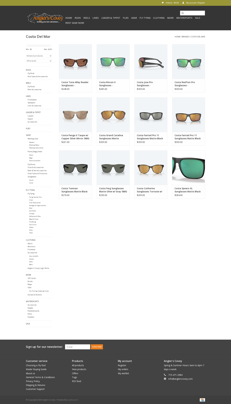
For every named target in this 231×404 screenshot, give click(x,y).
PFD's (30, 314)
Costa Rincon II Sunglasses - (107, 84)
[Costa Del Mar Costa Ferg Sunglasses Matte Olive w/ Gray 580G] (113, 167)
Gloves (31, 259)
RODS (78, 17)
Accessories (32, 122)
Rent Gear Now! (74, 22)
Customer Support (35, 389)
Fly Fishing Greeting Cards (39, 291)
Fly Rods (31, 73)
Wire (31, 230)
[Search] (181, 13)
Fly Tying (145, 17)
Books (30, 281)
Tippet (30, 119)
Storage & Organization (37, 205)
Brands (185, 36)
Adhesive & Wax (35, 216)
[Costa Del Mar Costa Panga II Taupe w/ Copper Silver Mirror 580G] (75, 114)
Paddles (31, 317)
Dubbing (32, 222)
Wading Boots (34, 145)
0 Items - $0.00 (172, 2)
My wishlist (123, 373)
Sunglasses (32, 176)
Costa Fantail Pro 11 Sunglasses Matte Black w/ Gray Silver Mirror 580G (150, 137)
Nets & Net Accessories (37, 170)
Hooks (31, 227)
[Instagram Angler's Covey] (202, 346)
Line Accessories (34, 105)
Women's (31, 246)
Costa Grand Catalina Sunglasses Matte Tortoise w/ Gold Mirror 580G (112, 137)
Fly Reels (31, 86)
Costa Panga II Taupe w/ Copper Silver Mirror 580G (75, 137)
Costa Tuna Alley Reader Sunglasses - (74, 84)
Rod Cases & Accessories (38, 76)
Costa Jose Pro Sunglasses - (145, 84)
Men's (30, 243)
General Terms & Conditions (40, 377)
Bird (30, 208)
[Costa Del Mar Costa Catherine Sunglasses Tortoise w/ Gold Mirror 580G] (150, 167)
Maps (30, 284)
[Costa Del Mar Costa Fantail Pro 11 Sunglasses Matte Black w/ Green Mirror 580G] (188, 114)
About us (30, 373)
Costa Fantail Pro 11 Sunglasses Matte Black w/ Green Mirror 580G (188, 137)
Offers (75, 373)
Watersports (184, 17)
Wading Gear (33, 138)
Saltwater (31, 102)
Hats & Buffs (33, 256)
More (170, 17)
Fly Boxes (31, 164)
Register (122, 365)
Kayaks (30, 308)
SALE (197, 17)
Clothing (159, 17)
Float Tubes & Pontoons (37, 173)
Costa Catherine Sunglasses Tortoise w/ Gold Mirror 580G (149, 190)
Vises (31, 200)
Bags (31, 158)
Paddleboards (33, 311)
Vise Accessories (35, 203)
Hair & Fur (33, 225)
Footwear (32, 249)
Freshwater (32, 99)
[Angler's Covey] (45, 18)
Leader (31, 116)
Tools (31, 233)
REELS (86, 17)
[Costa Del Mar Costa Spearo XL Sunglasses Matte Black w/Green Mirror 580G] (188, 167)
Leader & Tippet (110, 17)
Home (68, 17)
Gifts (29, 287)
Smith (31, 180)
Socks (31, 262)
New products (79, 369)
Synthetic (32, 211)
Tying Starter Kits (35, 197)
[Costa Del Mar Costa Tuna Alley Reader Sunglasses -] (75, 61)
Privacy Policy (33, 381)
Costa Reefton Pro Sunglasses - (185, 84)
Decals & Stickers (35, 294)
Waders (32, 142)
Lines (96, 17)
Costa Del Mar (198, 36)
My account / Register (195, 2)
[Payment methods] (202, 399)
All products (78, 365)
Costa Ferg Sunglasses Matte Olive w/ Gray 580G (113, 190)
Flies (126, 17)
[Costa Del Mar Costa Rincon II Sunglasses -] (113, 61)
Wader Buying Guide (36, 369)
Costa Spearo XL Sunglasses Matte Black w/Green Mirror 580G (188, 190)
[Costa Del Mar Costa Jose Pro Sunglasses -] (150, 61)
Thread (31, 214)
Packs (31, 155)
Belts (31, 264)
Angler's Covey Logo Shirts (38, 268)
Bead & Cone (33, 219)
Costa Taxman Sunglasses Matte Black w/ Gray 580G (74, 190)
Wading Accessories (36, 148)
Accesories (32, 305)
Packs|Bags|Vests (35, 151)
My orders (123, 369)
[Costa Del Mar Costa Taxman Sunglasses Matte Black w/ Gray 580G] (75, 167)
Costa (31, 183)
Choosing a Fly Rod (36, 365)
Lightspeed (73, 400)
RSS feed (76, 381)
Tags (74, 377)
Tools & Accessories (36, 167)
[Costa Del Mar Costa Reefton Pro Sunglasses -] (188, 61)
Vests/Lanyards (34, 161)
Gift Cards (32, 278)
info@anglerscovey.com (180, 378)
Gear (134, 17)
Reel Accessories (34, 89)
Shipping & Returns (35, 385)
